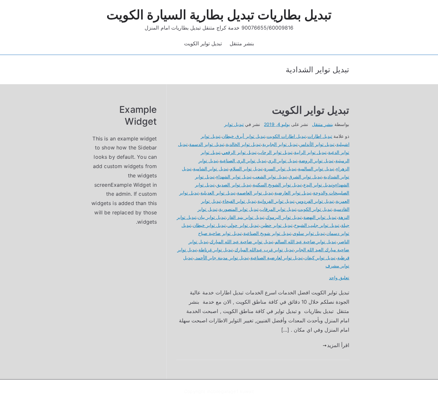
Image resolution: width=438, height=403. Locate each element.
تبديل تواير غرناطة (215, 249)
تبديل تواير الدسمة (206, 144)
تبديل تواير (234, 124)
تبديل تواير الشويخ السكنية (277, 184)
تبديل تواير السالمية (316, 168)
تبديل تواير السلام (246, 168)
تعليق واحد (339, 277)
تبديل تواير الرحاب (275, 152)
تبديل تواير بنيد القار (245, 217)
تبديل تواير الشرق (305, 176)
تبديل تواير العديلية (217, 192)
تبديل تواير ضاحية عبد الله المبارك (241, 241)
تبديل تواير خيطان (209, 225)
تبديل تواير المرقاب (278, 209)
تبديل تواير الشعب (270, 176)
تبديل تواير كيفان (319, 257)
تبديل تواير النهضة (319, 217)
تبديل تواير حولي (242, 225)
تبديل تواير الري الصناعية (243, 160)
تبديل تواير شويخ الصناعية (267, 233)
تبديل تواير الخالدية (243, 144)
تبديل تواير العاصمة (255, 192)
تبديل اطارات (319, 136)
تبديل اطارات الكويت (286, 136)
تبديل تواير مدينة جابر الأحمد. (221, 257)
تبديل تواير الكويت (203, 43)
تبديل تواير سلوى (309, 233)
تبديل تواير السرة (280, 168)
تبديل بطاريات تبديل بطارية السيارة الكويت (219, 14)
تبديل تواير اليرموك (284, 217)
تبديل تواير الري (282, 160)
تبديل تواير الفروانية (275, 201)
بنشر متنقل (242, 43)
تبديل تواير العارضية (292, 192)
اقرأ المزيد (338, 345)
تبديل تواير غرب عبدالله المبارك (264, 249)
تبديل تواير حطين (276, 225)
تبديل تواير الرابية (310, 152)
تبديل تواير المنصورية (238, 209)
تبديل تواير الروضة (316, 160)
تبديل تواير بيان (212, 217)
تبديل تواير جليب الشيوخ (316, 225)
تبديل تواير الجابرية (280, 144)
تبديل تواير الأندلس (316, 144)
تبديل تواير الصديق (233, 184)
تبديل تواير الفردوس (315, 201)
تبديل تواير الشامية (210, 168)
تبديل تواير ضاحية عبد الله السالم (305, 241)
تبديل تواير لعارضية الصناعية (276, 257)
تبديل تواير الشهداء (233, 176)
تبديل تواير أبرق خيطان (243, 136)
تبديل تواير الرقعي (239, 152)
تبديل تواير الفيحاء (239, 201)
